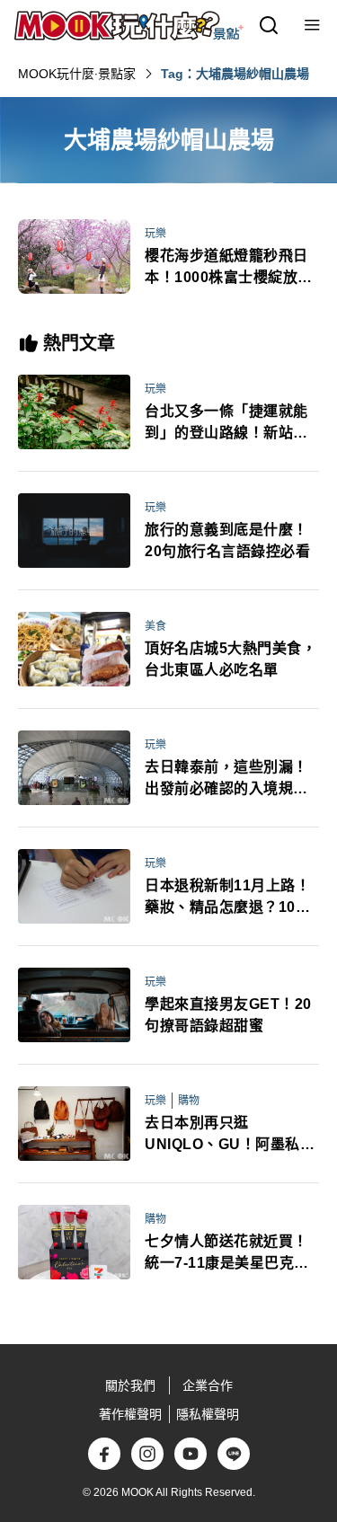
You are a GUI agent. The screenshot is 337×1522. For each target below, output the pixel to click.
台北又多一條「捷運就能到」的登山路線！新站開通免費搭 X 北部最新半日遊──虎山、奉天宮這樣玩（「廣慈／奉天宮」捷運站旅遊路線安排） (230, 423)
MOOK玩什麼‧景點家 (77, 73)
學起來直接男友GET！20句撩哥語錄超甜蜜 (228, 1014)
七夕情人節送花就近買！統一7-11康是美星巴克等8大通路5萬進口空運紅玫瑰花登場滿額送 (231, 1254)
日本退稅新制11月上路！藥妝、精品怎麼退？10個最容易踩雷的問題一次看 (227, 898)
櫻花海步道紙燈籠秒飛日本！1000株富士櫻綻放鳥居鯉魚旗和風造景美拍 (229, 268)
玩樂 (155, 233)
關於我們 (130, 1385)
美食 (155, 626)
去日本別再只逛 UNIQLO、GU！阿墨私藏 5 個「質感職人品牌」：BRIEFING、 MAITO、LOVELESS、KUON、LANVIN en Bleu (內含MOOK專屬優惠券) (230, 1135)
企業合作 (207, 1385)
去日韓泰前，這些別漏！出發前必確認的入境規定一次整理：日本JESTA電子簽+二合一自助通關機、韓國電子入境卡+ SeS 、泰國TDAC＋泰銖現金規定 (230, 779)
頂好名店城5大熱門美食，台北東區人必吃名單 (230, 659)
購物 (189, 1100)
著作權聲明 (130, 1414)
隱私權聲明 (207, 1414)
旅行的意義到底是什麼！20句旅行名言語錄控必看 (227, 540)
